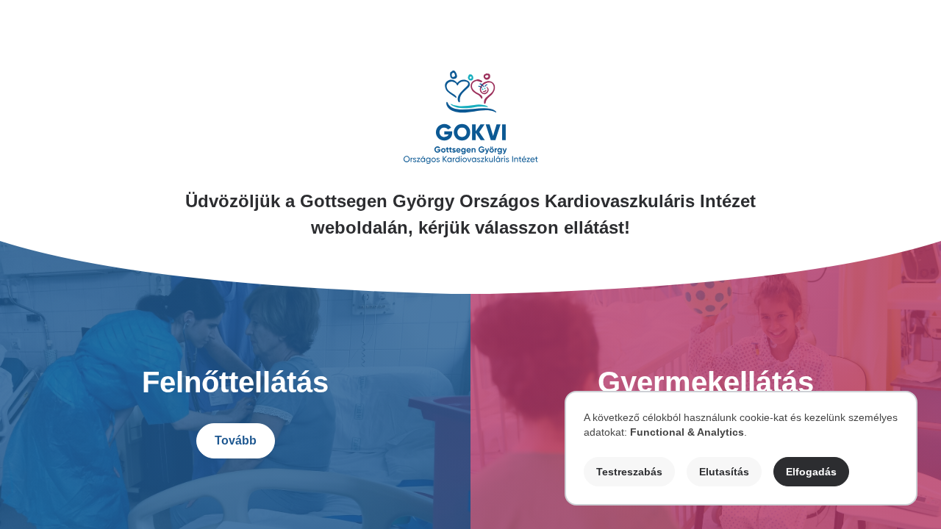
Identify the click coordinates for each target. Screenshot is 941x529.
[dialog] (741, 448)
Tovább (236, 440)
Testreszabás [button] (629, 472)
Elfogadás (811, 472)
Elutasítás (724, 472)
